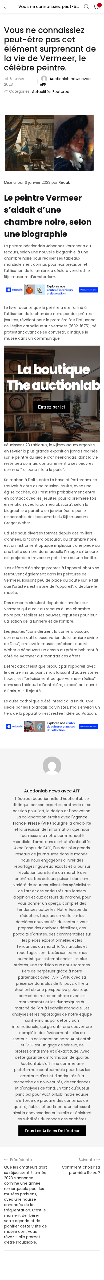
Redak (64, 182)
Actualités (41, 91)
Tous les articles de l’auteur (52, 1130)
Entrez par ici (51, 407)
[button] (96, 6)
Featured (61, 91)
